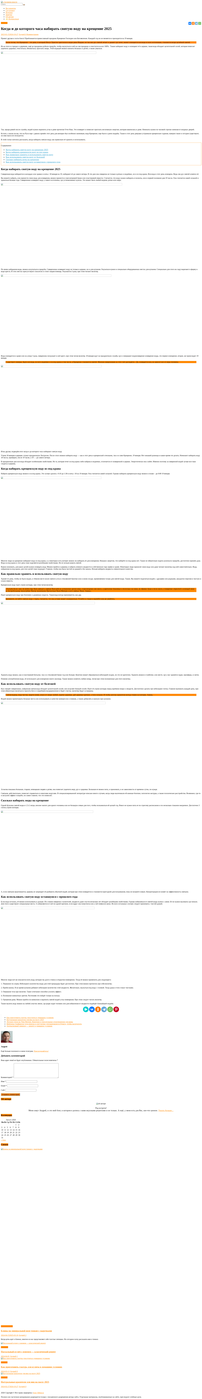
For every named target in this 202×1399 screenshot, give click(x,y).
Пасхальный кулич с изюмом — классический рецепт (28, 1352)
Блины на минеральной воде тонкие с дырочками (26, 1331)
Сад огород (10, 10)
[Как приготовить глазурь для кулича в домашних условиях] (25, 1358)
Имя (3, 1081)
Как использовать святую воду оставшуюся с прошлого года (33, 162)
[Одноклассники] (193, 23)
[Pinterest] (116, 1009)
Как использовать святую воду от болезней (25, 157)
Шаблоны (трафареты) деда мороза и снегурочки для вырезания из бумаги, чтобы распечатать (44, 1024)
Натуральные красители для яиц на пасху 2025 (25, 1020)
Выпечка (4, 1347)
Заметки (9, 15)
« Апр (3, 1140)
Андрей (22, 34)
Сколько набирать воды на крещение (22, 159)
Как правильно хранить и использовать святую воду (29, 154)
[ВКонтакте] (189, 23)
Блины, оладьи (7, 1326)
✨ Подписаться (12, 19)
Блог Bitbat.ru (38, 1393)
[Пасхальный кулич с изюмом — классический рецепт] (23, 1343)
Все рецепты (11, 8)
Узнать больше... (165, 1110)
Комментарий (7, 1077)
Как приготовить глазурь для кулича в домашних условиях (30, 1018)
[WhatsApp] (199, 23)
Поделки (9, 13)
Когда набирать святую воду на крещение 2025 (27, 150)
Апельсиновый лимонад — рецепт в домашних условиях (29, 1026)
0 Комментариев (31, 34)
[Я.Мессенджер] (86, 1009)
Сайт (3, 1090)
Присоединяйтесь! (41, 1051)
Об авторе (10, 17)
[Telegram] (196, 23)
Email (4, 1086)
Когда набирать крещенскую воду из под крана (27, 152)
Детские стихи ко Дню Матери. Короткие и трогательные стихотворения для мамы (40, 1022)
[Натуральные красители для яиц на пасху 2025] (20, 1373)
